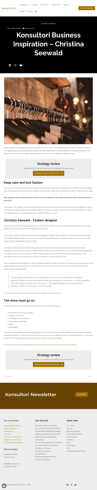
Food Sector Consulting (13, 437)
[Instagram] (15, 65)
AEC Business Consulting (13, 442)
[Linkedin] (10, 65)
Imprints (70, 440)
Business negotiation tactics (45, 457)
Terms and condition (74, 434)
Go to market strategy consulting (47, 428)
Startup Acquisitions (42, 459)
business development (64, 345)
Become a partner (73, 431)
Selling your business (43, 448)
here (59, 293)
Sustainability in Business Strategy (48, 431)
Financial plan (40, 454)
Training (34, 5)
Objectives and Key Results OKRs (47, 434)
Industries (43, 5)
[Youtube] (21, 65)
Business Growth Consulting (47, 173)
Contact (30, 11)
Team (22, 11)
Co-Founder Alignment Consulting (48, 442)
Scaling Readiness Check (76, 451)
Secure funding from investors (46, 445)
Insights (65, 5)
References (56, 5)
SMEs (48, 345)
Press (69, 442)
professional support (46, 148)
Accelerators (8, 431)
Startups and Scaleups (12, 426)
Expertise (23, 5)
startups (39, 345)
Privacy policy (72, 437)
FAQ (68, 448)
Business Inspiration (48, 23)
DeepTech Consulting (12, 440)
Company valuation (42, 451)
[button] (4, 486)
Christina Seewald (51, 213)
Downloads (71, 445)
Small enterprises (10, 428)
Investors (7, 434)
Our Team (70, 426)
